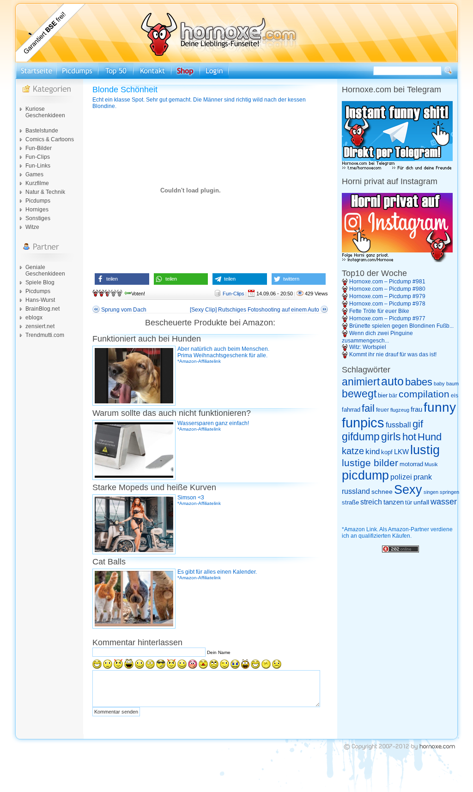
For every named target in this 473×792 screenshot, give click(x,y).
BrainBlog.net (42, 309)
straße (350, 502)
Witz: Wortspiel (367, 347)
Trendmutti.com (44, 335)
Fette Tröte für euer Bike (379, 311)
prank (422, 477)
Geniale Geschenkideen (45, 270)
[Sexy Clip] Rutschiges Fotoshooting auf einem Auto (254, 309)
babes (418, 382)
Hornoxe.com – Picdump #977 (387, 318)
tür (408, 502)
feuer (382, 410)
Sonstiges (37, 218)
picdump (365, 475)
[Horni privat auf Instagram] (397, 260)
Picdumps (37, 201)
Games (34, 174)
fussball (398, 424)
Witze (32, 227)
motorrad (411, 464)
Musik (431, 464)
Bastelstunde (41, 130)
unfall (421, 502)
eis (454, 395)
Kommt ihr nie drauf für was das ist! (393, 354)
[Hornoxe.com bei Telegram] (397, 168)
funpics (363, 422)
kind (372, 451)
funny (440, 407)
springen (449, 492)
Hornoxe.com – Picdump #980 (387, 289)
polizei (401, 477)
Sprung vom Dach (123, 309)
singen (431, 492)
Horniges (37, 209)
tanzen (393, 502)
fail (368, 408)
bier (383, 395)
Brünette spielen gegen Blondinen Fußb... (401, 326)
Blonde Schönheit (125, 89)
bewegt (359, 394)
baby (439, 383)
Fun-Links (37, 165)
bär (393, 395)
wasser (444, 501)
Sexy (408, 490)
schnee (382, 491)
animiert (361, 382)
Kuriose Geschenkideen (45, 112)
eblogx (33, 317)
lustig (425, 450)
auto (392, 381)
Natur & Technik (45, 192)
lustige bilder (370, 462)
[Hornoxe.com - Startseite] (236, 60)
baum (452, 383)
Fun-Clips (37, 157)
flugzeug (399, 410)
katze (353, 451)
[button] (122, 279)
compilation (424, 394)
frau (416, 409)
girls (391, 437)
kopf (387, 452)
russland (356, 491)
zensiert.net (40, 326)
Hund (430, 437)
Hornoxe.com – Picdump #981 (387, 281)
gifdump (361, 437)
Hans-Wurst (40, 300)
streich (371, 502)
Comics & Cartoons (49, 139)
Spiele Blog (40, 282)
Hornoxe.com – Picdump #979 (387, 296)
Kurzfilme (37, 183)
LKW (401, 452)
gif (417, 424)
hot (409, 437)
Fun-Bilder (38, 148)
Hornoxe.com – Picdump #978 (387, 303)
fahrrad (351, 409)
